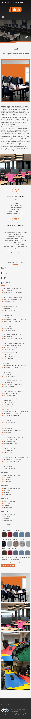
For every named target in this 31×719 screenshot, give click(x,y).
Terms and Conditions (6, 702)
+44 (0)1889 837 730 (20, 2)
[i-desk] (15, 587)
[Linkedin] (2, 2)
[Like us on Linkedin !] (8, 704)
